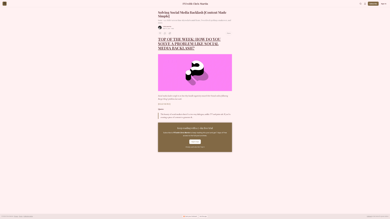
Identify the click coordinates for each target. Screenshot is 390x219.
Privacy (16, 216)
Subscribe (373, 4)
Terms (21, 216)
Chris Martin (167, 26)
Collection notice (28, 216)
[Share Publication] (365, 4)
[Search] (361, 4)
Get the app (203, 216)
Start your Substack (191, 216)
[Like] (160, 33)
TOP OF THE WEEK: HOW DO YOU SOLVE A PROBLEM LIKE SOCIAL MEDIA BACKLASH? (189, 43)
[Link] (155, 43)
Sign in (383, 4)
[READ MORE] (164, 104)
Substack (369, 216)
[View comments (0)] (165, 33)
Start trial (195, 142)
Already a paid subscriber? (195, 147)
